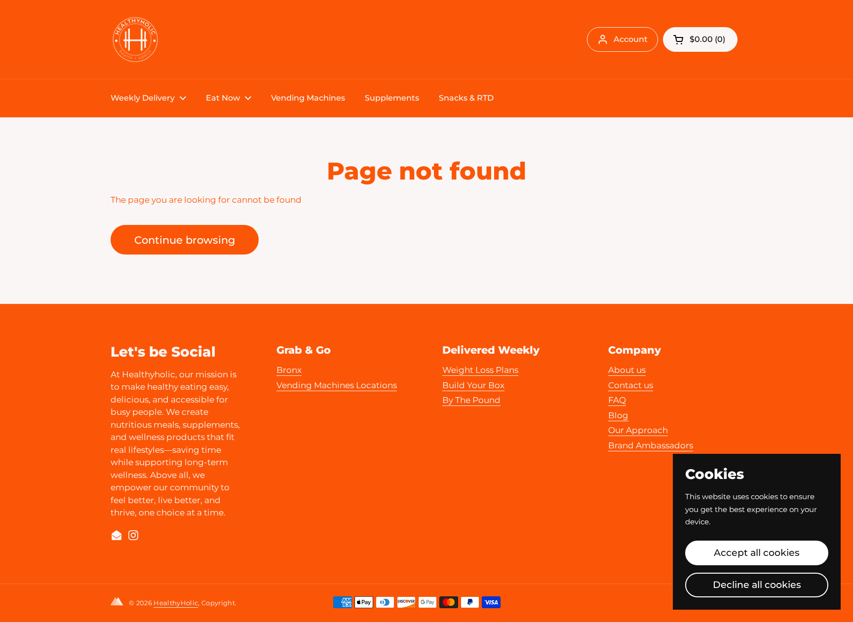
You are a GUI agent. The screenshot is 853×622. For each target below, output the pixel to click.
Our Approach (638, 430)
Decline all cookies (757, 584)
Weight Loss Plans (480, 370)
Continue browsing (184, 239)
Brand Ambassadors (650, 445)
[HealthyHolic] (135, 39)
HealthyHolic (176, 603)
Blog (618, 415)
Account (631, 39)
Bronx (289, 370)
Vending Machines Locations (336, 385)
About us (627, 370)
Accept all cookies (757, 552)
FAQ (617, 400)
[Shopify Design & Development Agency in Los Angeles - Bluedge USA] (119, 603)
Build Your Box (473, 385)
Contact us (630, 385)
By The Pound (471, 400)
